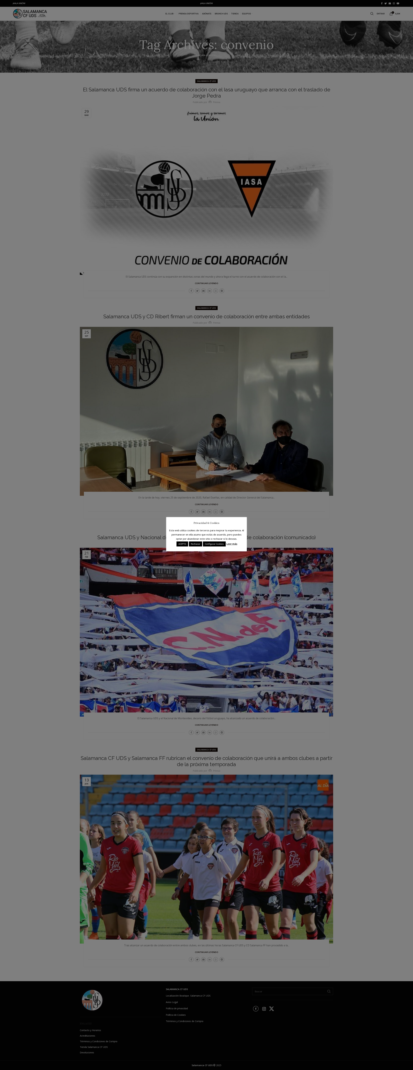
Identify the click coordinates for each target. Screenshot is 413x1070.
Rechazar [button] (195, 543)
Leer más (232, 543)
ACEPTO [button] (182, 543)
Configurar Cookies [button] (214, 543)
